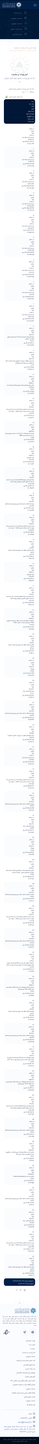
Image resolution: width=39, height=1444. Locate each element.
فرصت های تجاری (30, 1397)
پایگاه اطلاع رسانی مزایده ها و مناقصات (23, 1393)
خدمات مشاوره (17, 23)
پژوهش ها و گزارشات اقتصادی (26, 1373)
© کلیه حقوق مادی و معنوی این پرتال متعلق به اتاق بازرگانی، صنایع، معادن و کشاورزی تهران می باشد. (19, 1440)
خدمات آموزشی (31, 1356)
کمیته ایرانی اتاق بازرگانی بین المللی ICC (23, 1380)
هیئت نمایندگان (31, 1341)
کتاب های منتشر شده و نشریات (26, 1360)
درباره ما (33, 1348)
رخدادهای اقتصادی (29, 1365)
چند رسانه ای (17, 34)
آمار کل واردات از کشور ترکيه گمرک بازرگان (21, 50)
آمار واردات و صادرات (20, 48)
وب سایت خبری (16, 29)
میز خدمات (17, 13)
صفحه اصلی (32, 48)
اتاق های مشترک (30, 1377)
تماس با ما (32, 1345)
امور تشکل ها (31, 1405)
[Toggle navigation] (35, 5)
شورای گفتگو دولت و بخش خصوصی (24, 1384)
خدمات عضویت (16, 18)
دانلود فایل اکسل (14, 96)
